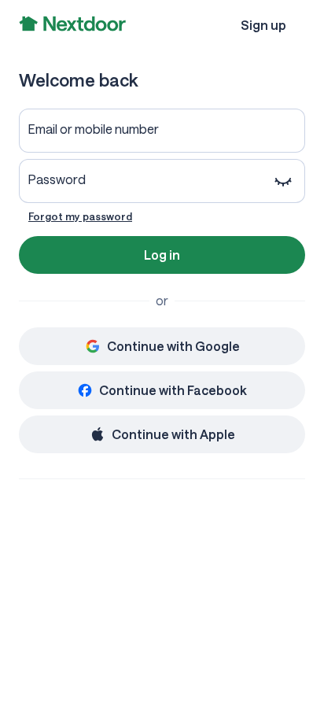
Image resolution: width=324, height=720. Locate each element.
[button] (263, 25)
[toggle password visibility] (283, 180)
